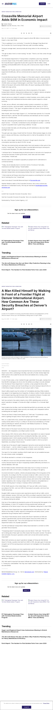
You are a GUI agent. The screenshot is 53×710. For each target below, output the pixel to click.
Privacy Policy (46, 703)
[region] (26, 705)
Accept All (26, 707)
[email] (31, 33)
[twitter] (26, 33)
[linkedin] (24, 33)
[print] (50, 33)
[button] (3, 4)
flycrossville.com (35, 180)
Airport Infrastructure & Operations (11, 11)
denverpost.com (29, 572)
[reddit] (29, 33)
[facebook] (21, 33)
